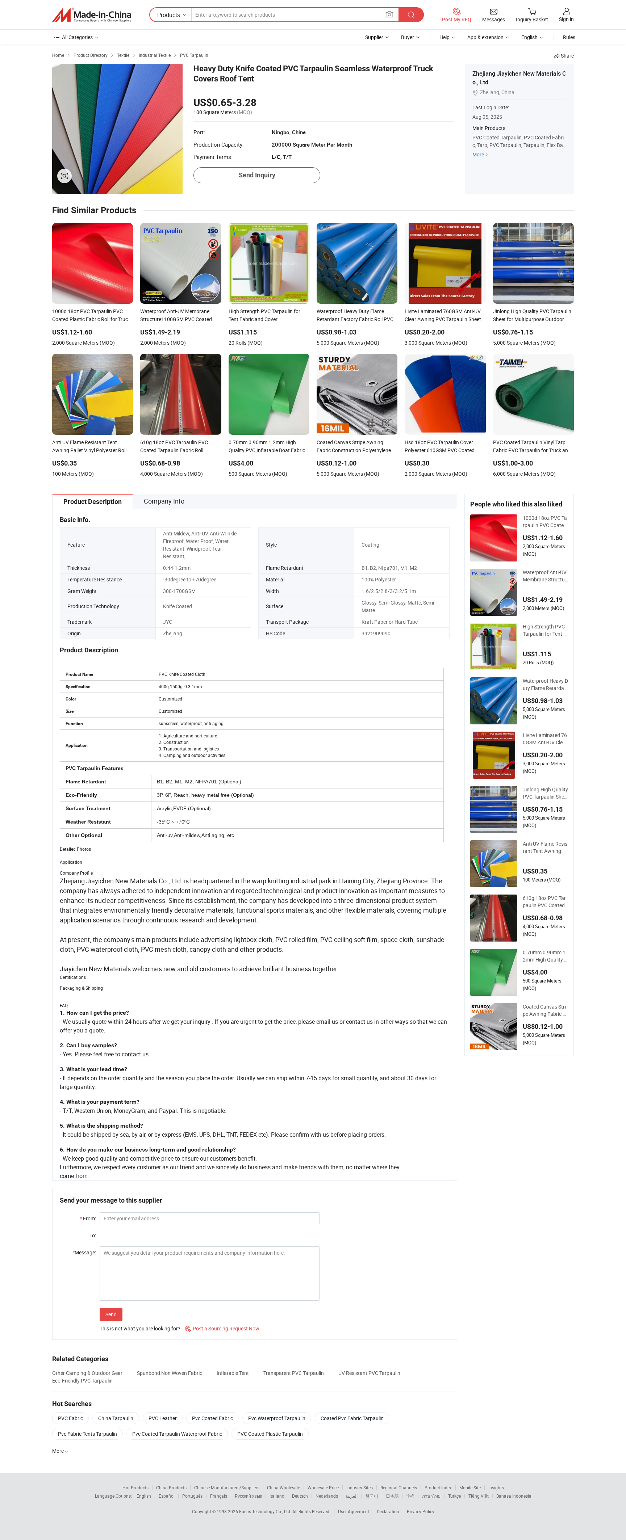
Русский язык (248, 1496)
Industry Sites (359, 1487)
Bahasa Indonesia (513, 1496)
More (478, 154)
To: (92, 1235)
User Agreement (353, 1511)
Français (218, 1496)
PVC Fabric (70, 1418)
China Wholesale (283, 1487)
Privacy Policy (420, 1511)
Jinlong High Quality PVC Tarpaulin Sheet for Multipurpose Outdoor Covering (545, 793)
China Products (171, 1487)
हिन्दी (410, 1496)
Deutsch (300, 1496)
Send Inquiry (257, 175)
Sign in (566, 19)
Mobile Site (470, 1487)
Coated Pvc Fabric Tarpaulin (352, 1418)
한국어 (371, 1496)
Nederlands (327, 1496)
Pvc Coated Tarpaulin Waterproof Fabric (177, 1433)
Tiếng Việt (478, 1496)
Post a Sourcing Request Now (222, 1328)
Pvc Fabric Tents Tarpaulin (87, 1433)
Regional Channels (398, 1487)
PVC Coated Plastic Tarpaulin (270, 1433)
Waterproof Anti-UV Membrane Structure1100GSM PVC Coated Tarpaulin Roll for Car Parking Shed (545, 576)
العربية (352, 1496)
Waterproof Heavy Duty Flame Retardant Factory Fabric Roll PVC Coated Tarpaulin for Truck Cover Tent (545, 684)
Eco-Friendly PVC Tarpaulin (82, 1380)
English (144, 1496)
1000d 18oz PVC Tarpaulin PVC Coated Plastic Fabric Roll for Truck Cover (545, 521)
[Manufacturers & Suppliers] (91, 14)
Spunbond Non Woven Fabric (169, 1372)
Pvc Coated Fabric (212, 1418)
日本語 (392, 1496)
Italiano (277, 1496)
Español (167, 1496)
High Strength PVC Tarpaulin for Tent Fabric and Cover (544, 630)
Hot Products (135, 1487)
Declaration (388, 1511)
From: (88, 1218)
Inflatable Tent (233, 1372)
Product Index (438, 1487)
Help (444, 37)
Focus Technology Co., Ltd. (265, 1511)
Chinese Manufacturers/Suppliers (226, 1487)
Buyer (407, 37)
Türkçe (454, 1496)
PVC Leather (163, 1418)
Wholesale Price (323, 1487)
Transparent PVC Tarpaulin (293, 1372)
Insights (496, 1487)
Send (111, 1314)
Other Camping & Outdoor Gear (87, 1372)
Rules (569, 37)
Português (192, 1496)
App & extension (485, 37)
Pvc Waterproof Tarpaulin (276, 1418)
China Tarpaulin (115, 1418)
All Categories (77, 37)
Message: (84, 1252)
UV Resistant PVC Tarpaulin (369, 1372)
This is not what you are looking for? (140, 1328)
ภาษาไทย (431, 1496)
